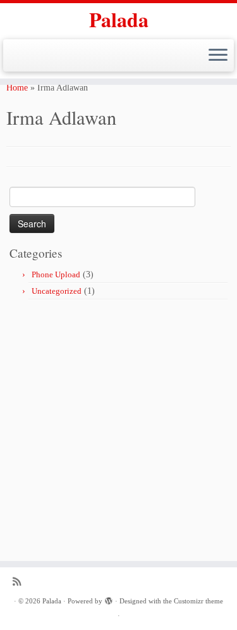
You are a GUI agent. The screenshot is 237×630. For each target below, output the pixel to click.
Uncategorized (57, 291)
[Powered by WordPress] (108, 599)
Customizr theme (198, 601)
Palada (119, 19)
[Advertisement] (118, 425)
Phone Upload (56, 274)
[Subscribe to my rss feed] (20, 581)
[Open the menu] (218, 55)
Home (17, 87)
